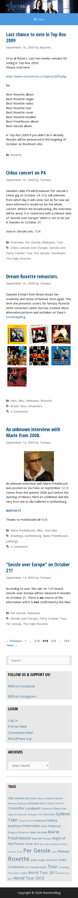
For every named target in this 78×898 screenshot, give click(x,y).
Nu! (42, 844)
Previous (14, 641)
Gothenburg (33, 536)
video (24, 873)
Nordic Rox (32, 844)
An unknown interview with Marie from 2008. (33, 432)
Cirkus (14, 248)
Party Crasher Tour (19, 253)
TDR (37, 231)
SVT (27, 867)
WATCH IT (13, 510)
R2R (44, 519)
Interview (17, 242)
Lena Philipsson (51, 826)
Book (43, 803)
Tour (60, 242)
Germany (49, 814)
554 (67, 641)
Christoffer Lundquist (24, 808)
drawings (16, 536)
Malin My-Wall (38, 832)
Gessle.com (57, 248)
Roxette (16, 155)
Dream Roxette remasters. (32, 276)
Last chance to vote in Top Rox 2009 (36, 37)
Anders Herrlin (54, 798)
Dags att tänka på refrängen (22, 814)
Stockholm (58, 253)
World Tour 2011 (42, 872)
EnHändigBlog (15, 317)
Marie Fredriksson (22, 530)
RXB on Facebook (21, 686)
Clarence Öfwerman (53, 808)
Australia (33, 803)
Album (40, 798)
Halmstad (40, 820)
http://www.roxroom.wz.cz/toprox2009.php (36, 76)
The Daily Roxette (18, 258)
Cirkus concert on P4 (26, 172)
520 (54, 641)
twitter (16, 873)
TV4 (10, 873)
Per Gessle (33, 242)
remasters (35, 406)
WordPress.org (19, 738)
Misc (21, 401)
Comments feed (20, 732)
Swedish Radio (38, 867)
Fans (13, 401)
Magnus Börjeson (18, 832)
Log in (13, 720)
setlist (33, 860)
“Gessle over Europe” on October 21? (38, 567)
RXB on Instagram (22, 696)
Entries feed (17, 726)
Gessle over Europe (34, 248)
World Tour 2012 (29, 878)
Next (12, 645)
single (41, 860)
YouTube (51, 530)
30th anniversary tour (22, 798)
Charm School (55, 803)
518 (37, 641)
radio (54, 851)
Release (63, 851)
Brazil (14, 406)
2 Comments (19, 411)
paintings (12, 541)
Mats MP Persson (42, 838)
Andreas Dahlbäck (17, 803)
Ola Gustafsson (52, 844)
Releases (48, 242)
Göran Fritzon (26, 820)
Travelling (63, 867)
